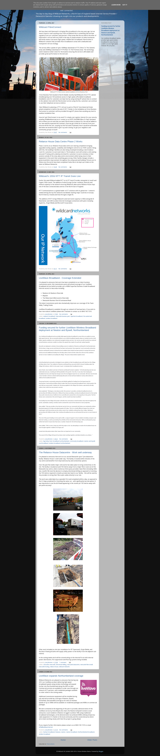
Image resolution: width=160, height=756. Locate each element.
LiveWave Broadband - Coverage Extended (60, 278)
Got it (124, 5)
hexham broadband (49, 732)
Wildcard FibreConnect (50, 27)
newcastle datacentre (73, 664)
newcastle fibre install (86, 664)
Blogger (101, 751)
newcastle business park (63, 316)
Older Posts (92, 740)
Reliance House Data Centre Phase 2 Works (60, 141)
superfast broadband (76, 316)
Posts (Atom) (50, 744)
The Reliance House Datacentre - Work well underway (65, 452)
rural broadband (43, 443)
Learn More (116, 5)
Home (63, 740)
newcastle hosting (44, 666)
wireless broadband (51, 318)
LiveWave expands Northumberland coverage (61, 676)
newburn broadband (49, 316)
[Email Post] (70, 132)
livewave (57, 732)
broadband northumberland (61, 441)
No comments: (63, 132)
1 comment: (63, 662)
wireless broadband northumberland (59, 443)
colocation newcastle (49, 664)
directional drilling (61, 664)
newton (63, 732)
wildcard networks (64, 666)
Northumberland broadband (86, 732)
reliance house (54, 666)
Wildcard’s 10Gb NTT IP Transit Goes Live (60, 176)
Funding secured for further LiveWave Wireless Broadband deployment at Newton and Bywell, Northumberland (67, 328)
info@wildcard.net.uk (46, 727)
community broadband (76, 441)
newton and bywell (89, 441)
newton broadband (71, 732)
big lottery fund (47, 441)
